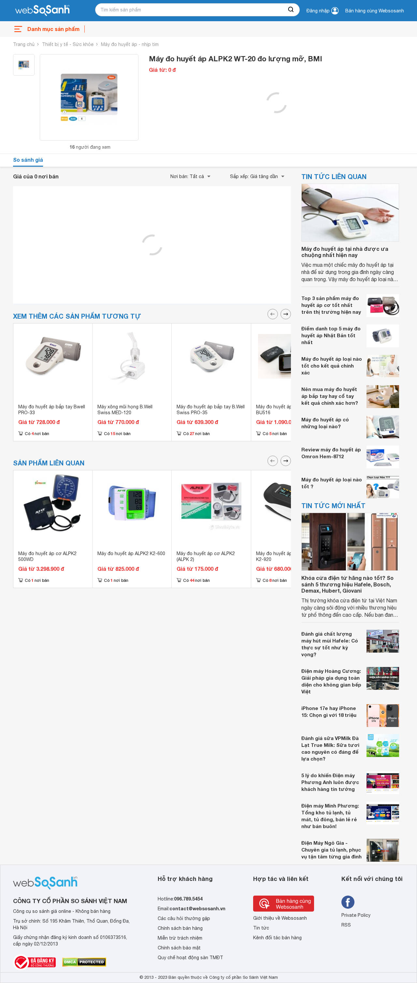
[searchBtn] (291, 10)
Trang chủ (24, 44)
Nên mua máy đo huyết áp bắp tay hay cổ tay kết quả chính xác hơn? (329, 396)
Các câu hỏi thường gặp (184, 918)
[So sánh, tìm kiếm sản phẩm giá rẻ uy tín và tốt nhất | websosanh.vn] (42, 11)
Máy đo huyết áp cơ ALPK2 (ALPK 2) (206, 556)
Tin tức (261, 927)
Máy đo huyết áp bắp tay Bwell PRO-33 (51, 409)
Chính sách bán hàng (180, 928)
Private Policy (355, 915)
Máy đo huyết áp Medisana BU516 (285, 409)
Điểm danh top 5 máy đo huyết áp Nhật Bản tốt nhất (331, 335)
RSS (346, 925)
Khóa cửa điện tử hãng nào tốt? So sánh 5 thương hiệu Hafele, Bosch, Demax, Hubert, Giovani (347, 584)
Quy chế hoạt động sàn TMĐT (190, 957)
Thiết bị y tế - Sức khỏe (67, 44)
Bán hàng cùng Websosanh (374, 10)
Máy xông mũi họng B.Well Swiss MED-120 (124, 409)
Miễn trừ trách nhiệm (180, 938)
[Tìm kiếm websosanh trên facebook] (347, 902)
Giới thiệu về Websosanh (280, 918)
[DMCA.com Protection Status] (84, 962)
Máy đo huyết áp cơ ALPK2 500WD (47, 556)
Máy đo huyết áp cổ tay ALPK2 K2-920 (289, 556)
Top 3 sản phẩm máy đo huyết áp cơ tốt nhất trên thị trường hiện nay (331, 305)
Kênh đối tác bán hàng (277, 937)
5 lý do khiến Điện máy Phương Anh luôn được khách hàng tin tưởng (330, 782)
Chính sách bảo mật (179, 947)
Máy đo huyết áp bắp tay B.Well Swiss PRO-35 (211, 409)
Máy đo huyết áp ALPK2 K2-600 (131, 553)
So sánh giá (28, 160)
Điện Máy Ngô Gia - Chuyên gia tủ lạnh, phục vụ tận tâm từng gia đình (331, 849)
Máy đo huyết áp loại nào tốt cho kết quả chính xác (331, 365)
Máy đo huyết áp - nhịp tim (130, 44)
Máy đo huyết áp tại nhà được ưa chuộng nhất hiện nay (344, 252)
